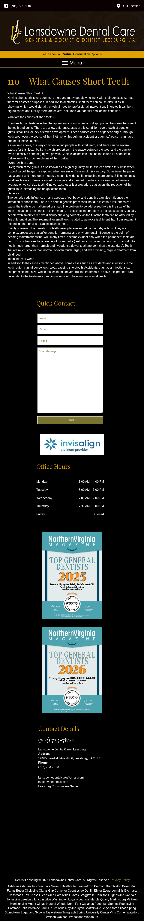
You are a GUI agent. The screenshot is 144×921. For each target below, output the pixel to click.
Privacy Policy (120, 880)
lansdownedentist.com (53, 781)
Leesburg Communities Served (59, 786)
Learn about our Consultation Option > (72, 54)
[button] (70, 420)
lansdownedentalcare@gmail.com (61, 777)
